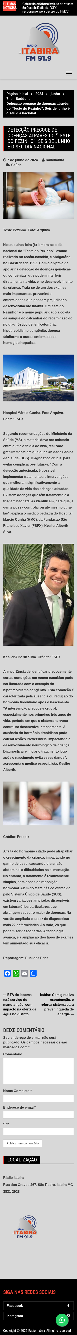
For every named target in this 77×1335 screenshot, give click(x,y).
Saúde (16, 165)
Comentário (12, 1054)
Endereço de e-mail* (19, 1107)
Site (6, 1124)
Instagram (15, 1316)
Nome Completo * (17, 1091)
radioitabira (55, 160)
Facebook (15, 1306)
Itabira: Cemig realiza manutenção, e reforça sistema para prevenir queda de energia (57, 1004)
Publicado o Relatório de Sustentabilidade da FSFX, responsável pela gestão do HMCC (45, 7)
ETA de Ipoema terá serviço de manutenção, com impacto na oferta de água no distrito (19, 1004)
